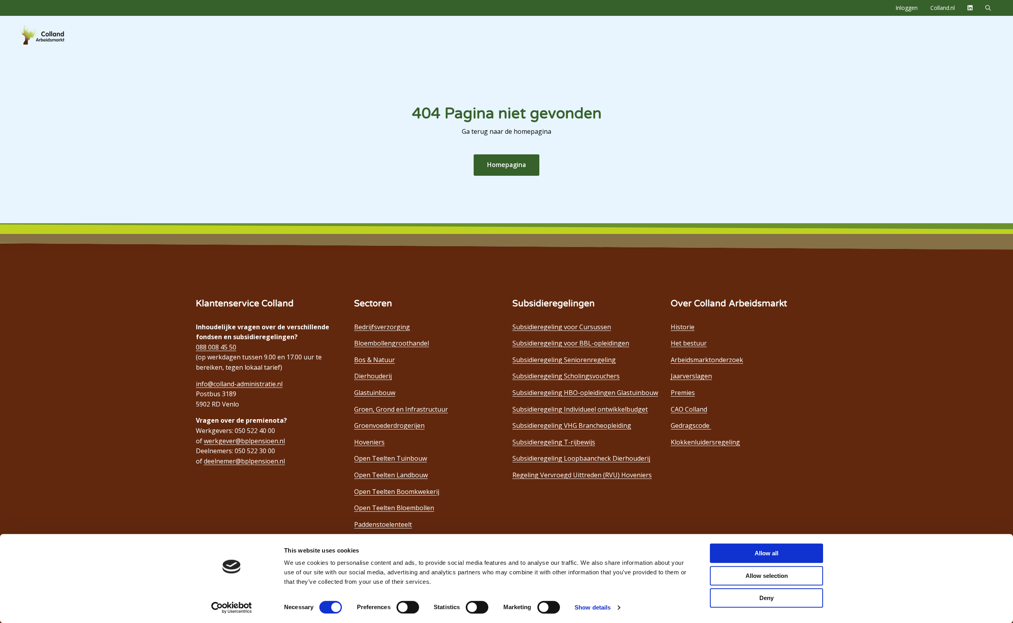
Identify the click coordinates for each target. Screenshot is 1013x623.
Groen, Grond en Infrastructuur (401, 409)
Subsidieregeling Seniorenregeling (564, 359)
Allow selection (767, 575)
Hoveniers (369, 442)
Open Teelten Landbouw (391, 475)
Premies (683, 392)
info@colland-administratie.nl (239, 384)
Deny (766, 598)
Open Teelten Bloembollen (394, 507)
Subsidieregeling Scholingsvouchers (566, 376)
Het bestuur (689, 343)
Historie (682, 327)
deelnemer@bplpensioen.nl (244, 461)
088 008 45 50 (216, 347)
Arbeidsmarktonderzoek (707, 359)
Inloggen (906, 7)
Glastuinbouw (374, 392)
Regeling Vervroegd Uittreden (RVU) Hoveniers (582, 475)
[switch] (407, 607)
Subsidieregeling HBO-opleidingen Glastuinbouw (585, 392)
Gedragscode (691, 425)
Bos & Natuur (374, 359)
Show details (593, 607)
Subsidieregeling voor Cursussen (561, 327)
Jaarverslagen (691, 376)
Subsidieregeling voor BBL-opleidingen (570, 343)
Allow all (766, 553)
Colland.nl (942, 7)
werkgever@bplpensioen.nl (244, 441)
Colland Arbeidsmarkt (55, 35)
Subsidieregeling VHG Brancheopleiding (571, 425)
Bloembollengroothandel (391, 343)
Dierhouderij (373, 376)
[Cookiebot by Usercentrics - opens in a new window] (231, 608)
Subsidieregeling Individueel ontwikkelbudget (580, 409)
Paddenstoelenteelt (383, 524)
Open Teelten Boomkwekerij (396, 491)
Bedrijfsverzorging (382, 327)
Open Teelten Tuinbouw (390, 458)
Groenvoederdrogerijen (389, 425)
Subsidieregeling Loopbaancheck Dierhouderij (581, 458)
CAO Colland (689, 409)
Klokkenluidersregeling (705, 442)
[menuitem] (906, 8)
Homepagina (506, 164)
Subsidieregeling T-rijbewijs (553, 442)
